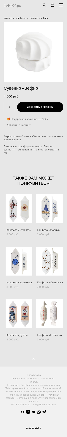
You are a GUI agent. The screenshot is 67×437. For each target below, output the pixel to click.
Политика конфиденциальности (26, 395)
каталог (8, 18)
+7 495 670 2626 (20, 404)
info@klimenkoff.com (44, 404)
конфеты (20, 18)
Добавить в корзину (19, 124)
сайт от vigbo (33, 428)
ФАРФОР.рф (12, 5)
